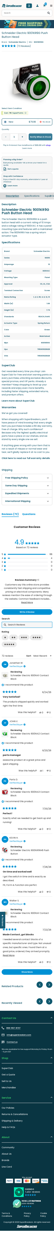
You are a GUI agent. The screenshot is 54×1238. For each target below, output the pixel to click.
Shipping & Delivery (12, 1120)
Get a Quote (8, 1074)
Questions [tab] (28, 514)
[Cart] (44, 6)
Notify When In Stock (40, 137)
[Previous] (40, 985)
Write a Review (31, 612)
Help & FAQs (8, 1127)
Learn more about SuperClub (18, 400)
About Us (6, 1153)
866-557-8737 (13, 1028)
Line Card (7, 1166)
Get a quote (12, 169)
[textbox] (27, 625)
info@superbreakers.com (19, 1035)
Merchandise (9, 1087)
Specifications (31, 196)
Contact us (12, 1042)
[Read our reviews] (27, 1203)
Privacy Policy (27, 1214)
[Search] (48, 13)
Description (12, 196)
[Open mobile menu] (51, 6)
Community (8, 1147)
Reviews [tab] (10, 514)
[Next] (50, 196)
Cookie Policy (43, 1214)
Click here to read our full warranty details (26, 458)
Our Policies (8, 1107)
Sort (29, 655)
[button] (16, 46)
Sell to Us (6, 1081)
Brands (5, 1160)
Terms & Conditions (7, 1214)
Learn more (12, 186)
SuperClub (7, 1068)
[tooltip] (38, 580)
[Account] (37, 6)
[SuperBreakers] (12, 5)
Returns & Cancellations (15, 1114)
